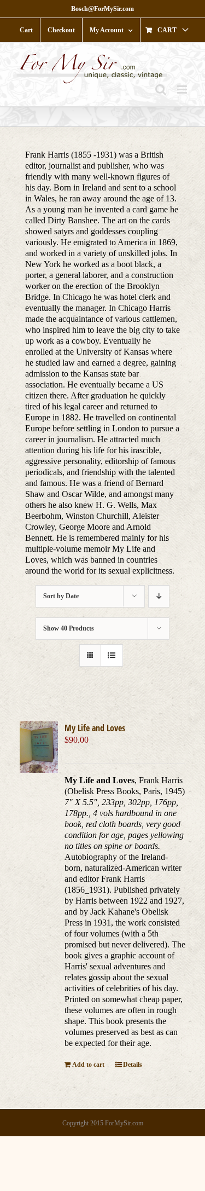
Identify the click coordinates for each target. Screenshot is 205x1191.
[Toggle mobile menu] (183, 89)
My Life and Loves (95, 728)
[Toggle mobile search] (160, 89)
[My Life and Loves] (39, 746)
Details (132, 1064)
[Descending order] (158, 596)
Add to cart (88, 1064)
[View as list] (111, 655)
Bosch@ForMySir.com (102, 9)
